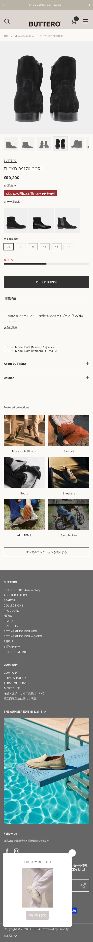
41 (32, 246)
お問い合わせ (12, 646)
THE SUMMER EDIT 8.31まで (46, 4)
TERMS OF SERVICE (17, 683)
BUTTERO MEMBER (16, 652)
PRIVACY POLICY (15, 678)
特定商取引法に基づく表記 (20, 698)
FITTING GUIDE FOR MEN (20, 631)
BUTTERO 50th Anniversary (22, 590)
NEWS (8, 615)
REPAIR (8, 641)
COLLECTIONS (13, 605)
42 (44, 246)
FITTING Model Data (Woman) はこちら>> (31, 351)
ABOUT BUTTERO (15, 595)
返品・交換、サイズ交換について (24, 693)
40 (20, 246)
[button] (7, 21)
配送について (12, 688)
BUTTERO (10, 160)
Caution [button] (9, 378)
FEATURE (10, 621)
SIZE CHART (12, 626)
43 (56, 246)
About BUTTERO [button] (15, 363)
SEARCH (9, 600)
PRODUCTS (11, 610)
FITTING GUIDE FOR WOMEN (23, 636)
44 (68, 246)
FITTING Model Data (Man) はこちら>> (29, 347)
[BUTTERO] (46, 24)
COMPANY (11, 672)
